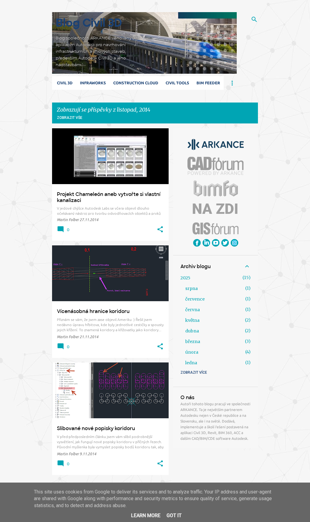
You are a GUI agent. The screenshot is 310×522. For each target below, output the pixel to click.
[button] (160, 230)
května (192, 320)
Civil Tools (177, 83)
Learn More (145, 515)
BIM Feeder (208, 83)
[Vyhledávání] (254, 19)
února (191, 352)
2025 (185, 278)
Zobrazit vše (69, 118)
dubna (192, 331)
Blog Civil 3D (89, 23)
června (192, 309)
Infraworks (93, 83)
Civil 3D (65, 83)
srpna (191, 288)
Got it (174, 515)
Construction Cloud (135, 83)
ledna (191, 362)
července (195, 299)
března (192, 341)
